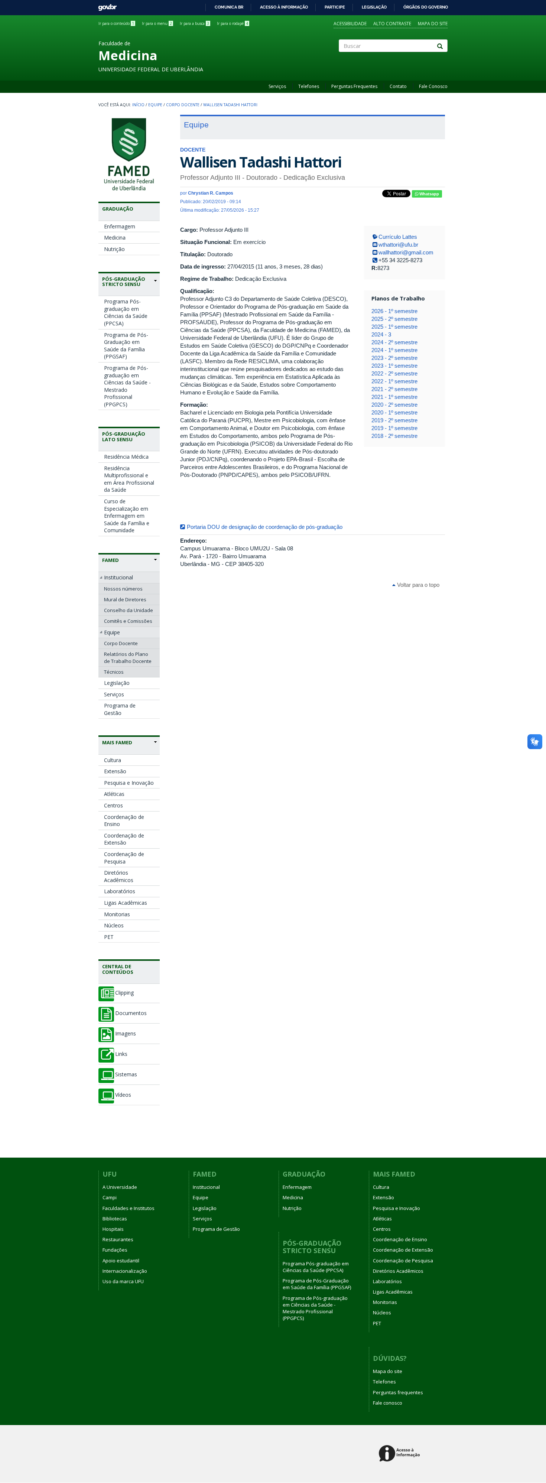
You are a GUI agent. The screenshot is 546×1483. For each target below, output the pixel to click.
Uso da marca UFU (123, 1281)
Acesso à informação (284, 7)
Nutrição (114, 249)
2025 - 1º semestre (394, 326)
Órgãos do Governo (425, 7)
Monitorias (117, 914)
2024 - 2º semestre (394, 342)
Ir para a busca (194, 23)
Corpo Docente (182, 104)
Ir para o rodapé (232, 23)
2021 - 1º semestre (394, 397)
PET (109, 936)
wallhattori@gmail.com (405, 252)
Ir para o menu (157, 23)
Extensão (115, 771)
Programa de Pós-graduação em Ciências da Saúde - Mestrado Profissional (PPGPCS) (127, 386)
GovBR (105, 5)
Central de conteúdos (117, 969)
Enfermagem (119, 226)
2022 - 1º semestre (394, 381)
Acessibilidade (350, 23)
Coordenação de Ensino (124, 820)
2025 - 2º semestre (394, 319)
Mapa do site (433, 23)
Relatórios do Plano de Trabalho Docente (128, 657)
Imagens (125, 1033)
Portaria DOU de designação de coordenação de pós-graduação (264, 527)
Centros (113, 805)
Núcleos (114, 925)
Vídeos (123, 1094)
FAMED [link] (110, 560)
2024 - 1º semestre (394, 350)
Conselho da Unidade (128, 610)
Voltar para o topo (417, 585)
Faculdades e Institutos (129, 1208)
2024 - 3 (381, 334)
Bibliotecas (115, 1218)
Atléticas (114, 793)
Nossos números (123, 588)
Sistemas (126, 1074)
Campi (110, 1197)
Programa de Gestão (120, 709)
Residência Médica (126, 456)
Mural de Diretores (125, 599)
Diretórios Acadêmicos (118, 876)
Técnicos (114, 672)
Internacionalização (125, 1271)
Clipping (124, 992)
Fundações (115, 1249)
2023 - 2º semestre (394, 358)
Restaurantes (118, 1239)
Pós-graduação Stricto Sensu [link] (123, 281)
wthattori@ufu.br (398, 244)
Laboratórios (119, 891)
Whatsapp (428, 194)
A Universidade (120, 1187)
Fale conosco (387, 1402)
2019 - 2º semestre (394, 420)
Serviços (277, 86)
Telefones (308, 86)
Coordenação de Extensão (124, 839)
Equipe (155, 104)
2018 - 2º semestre (394, 436)
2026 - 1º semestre (394, 311)
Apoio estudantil (121, 1260)
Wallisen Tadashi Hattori (230, 104)
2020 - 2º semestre (394, 404)
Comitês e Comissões (128, 621)
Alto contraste (392, 23)
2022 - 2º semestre (394, 373)
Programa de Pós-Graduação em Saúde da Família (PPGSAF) (126, 345)
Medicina (115, 237)
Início (138, 104)
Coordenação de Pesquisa (124, 858)
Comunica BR (229, 7)
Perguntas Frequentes (354, 86)
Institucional (118, 577)
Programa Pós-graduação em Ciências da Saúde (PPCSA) (125, 312)
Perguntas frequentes (398, 1392)
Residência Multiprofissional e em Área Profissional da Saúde (129, 479)
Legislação (374, 7)
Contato (398, 86)
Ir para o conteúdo (116, 23)
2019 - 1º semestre (394, 428)
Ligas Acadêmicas (125, 902)
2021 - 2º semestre (394, 389)
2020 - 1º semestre (394, 412)
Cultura (112, 760)
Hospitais (113, 1229)
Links (121, 1054)
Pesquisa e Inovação (129, 782)
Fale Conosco (433, 86)
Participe (335, 7)
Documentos (131, 1013)
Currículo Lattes (397, 237)
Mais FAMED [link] (117, 742)
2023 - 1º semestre (394, 365)
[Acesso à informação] (400, 1454)
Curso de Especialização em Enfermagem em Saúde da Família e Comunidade (126, 516)
